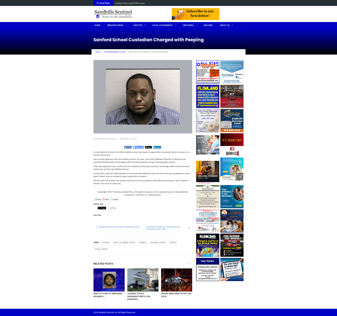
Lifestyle (137, 25)
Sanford (173, 242)
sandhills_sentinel (158, 242)
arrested (105, 242)
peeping (142, 242)
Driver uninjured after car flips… (176, 295)
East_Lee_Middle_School (124, 242)
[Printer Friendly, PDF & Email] (106, 199)
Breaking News (115, 25)
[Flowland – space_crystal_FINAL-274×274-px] (207, 245)
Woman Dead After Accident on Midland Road (119, 227)
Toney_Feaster (101, 249)
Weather (208, 25)
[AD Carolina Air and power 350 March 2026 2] (232, 120)
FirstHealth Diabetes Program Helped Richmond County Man (163, 228)
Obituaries (188, 25)
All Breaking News (103, 138)
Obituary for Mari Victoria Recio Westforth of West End (138, 3)
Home (97, 25)
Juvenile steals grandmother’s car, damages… (138, 296)
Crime (113, 138)
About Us (225, 25)
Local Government (162, 25)
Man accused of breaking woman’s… (107, 295)
